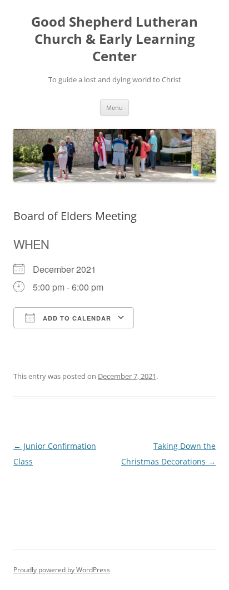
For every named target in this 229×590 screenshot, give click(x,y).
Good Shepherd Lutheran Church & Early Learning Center (114, 39)
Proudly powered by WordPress (61, 569)
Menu (114, 107)
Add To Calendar (76, 318)
